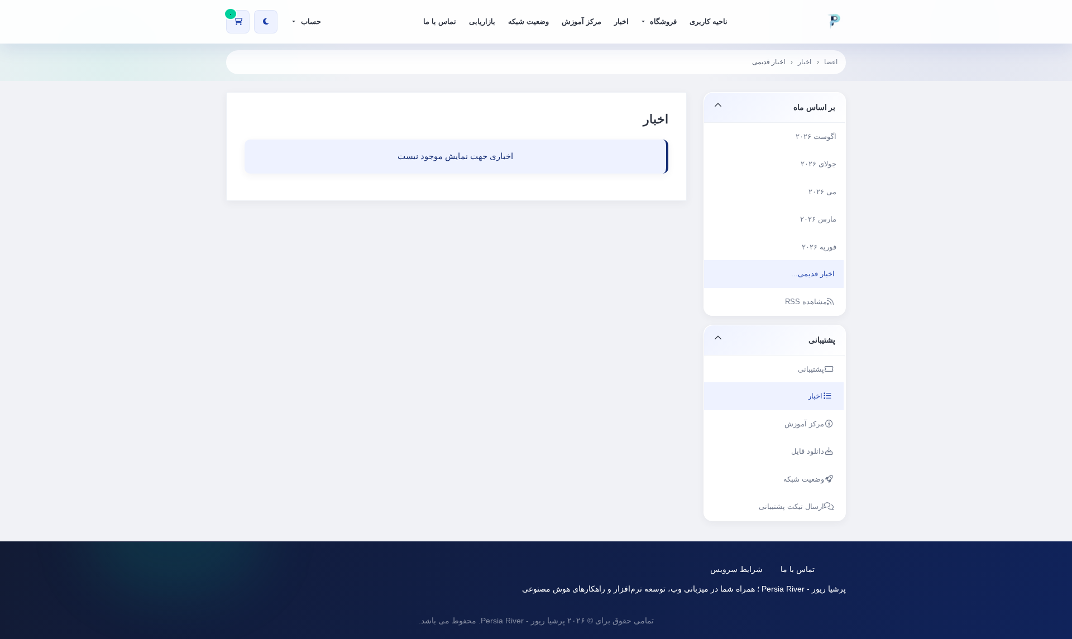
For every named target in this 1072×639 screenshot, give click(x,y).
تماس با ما (798, 569)
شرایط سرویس (736, 569)
